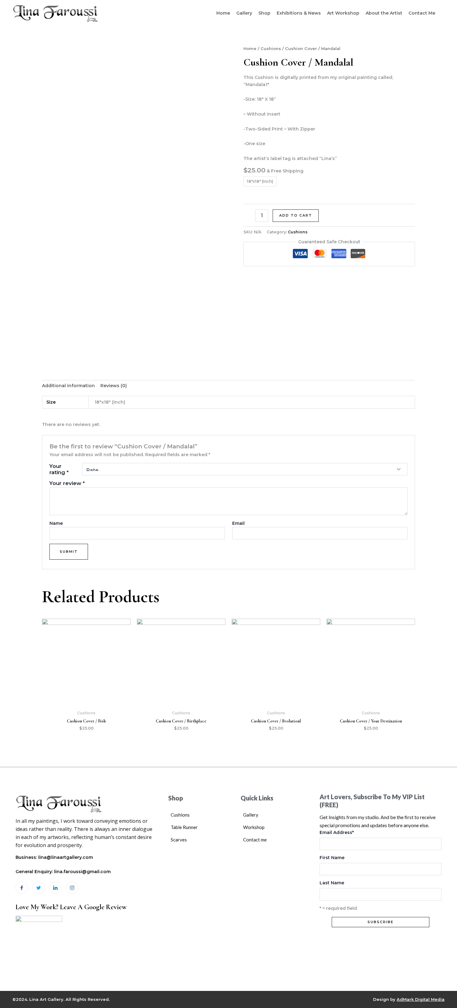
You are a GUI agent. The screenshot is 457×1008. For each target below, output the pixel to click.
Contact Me (422, 13)
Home (223, 13)
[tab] (68, 386)
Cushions (271, 48)
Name (56, 523)
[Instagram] (72, 888)
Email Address (337, 832)
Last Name (332, 883)
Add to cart (295, 215)
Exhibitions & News (299, 13)
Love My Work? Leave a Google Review (71, 907)
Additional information (68, 385)
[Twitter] (38, 888)
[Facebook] (22, 888)
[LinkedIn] (55, 888)
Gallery (244, 13)
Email (238, 523)
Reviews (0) (113, 385)
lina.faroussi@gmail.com (82, 871)
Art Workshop (343, 13)
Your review (67, 483)
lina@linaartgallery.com (65, 857)
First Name (332, 857)
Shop (264, 13)
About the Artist (384, 13)
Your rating (59, 469)
